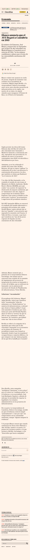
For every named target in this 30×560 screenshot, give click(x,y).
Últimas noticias (25, 23)
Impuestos (13, 23)
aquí (23, 460)
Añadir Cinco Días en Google (9, 73)
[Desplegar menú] (3, 12)
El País (26, 15)
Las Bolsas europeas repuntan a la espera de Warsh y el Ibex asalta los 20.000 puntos (18, 29)
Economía (6, 19)
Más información (5, 457)
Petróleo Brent (25, 8)
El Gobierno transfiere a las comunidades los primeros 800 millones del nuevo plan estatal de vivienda (15, 531)
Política (19, 23)
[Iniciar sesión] (27, 12)
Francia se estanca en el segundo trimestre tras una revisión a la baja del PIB (15, 515)
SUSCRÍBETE (22, 12)
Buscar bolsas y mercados (9, 539)
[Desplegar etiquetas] (27, 450)
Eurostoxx (8, 546)
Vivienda (3, 23)
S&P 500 (14, 8)
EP (15, 63)
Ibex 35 (3, 8)
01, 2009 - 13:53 (15, 65)
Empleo (8, 23)
